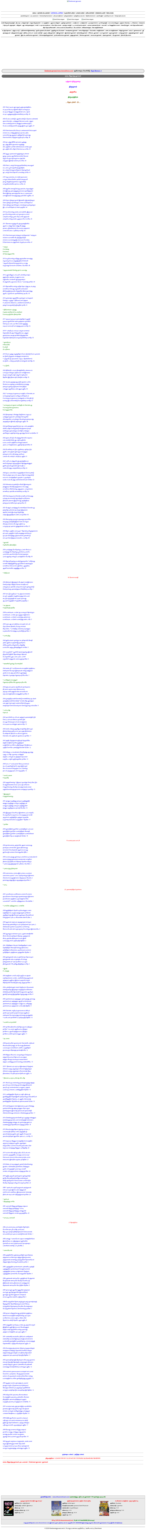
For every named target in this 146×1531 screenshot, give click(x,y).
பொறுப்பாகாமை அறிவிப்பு (75, 1528)
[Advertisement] (73, 54)
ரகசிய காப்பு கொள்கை (94, 1528)
